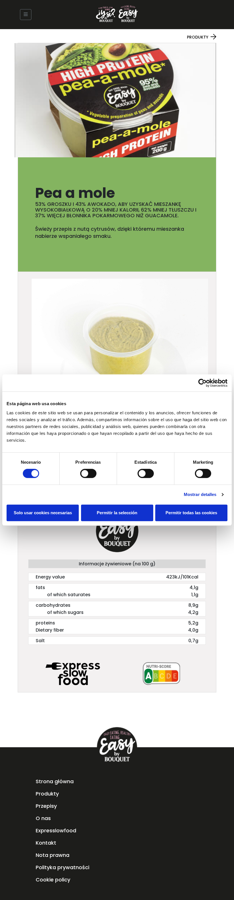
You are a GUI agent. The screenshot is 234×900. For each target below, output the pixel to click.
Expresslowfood (56, 830)
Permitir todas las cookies (191, 512)
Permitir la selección (117, 512)
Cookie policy (53, 879)
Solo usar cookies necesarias (43, 512)
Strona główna (55, 781)
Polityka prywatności (62, 867)
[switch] (88, 473)
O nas (43, 818)
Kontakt (46, 842)
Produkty (197, 37)
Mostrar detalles (200, 494)
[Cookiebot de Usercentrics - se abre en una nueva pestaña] (202, 383)
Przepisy (46, 805)
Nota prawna (52, 855)
